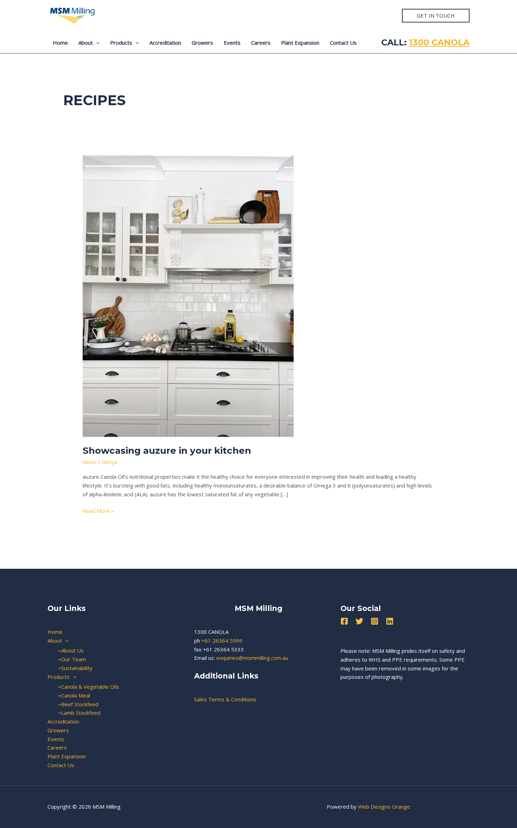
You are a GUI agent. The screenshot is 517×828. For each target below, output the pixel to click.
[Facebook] (344, 621)
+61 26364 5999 (222, 640)
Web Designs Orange (384, 806)
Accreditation (165, 42)
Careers (260, 42)
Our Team (73, 659)
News (90, 461)
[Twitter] (359, 621)
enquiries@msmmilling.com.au (252, 657)
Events (232, 42)
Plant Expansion (300, 42)
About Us (72, 650)
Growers (202, 42)
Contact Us (343, 42)
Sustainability (76, 667)
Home (60, 42)
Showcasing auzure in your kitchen (167, 450)
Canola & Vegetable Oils (90, 686)
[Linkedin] (390, 621)
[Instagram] (374, 621)
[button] (436, 16)
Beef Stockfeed (79, 704)
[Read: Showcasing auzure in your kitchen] (188, 295)
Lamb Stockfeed (80, 712)
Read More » (98, 510)
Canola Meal (75, 695)
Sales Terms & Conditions (225, 699)
